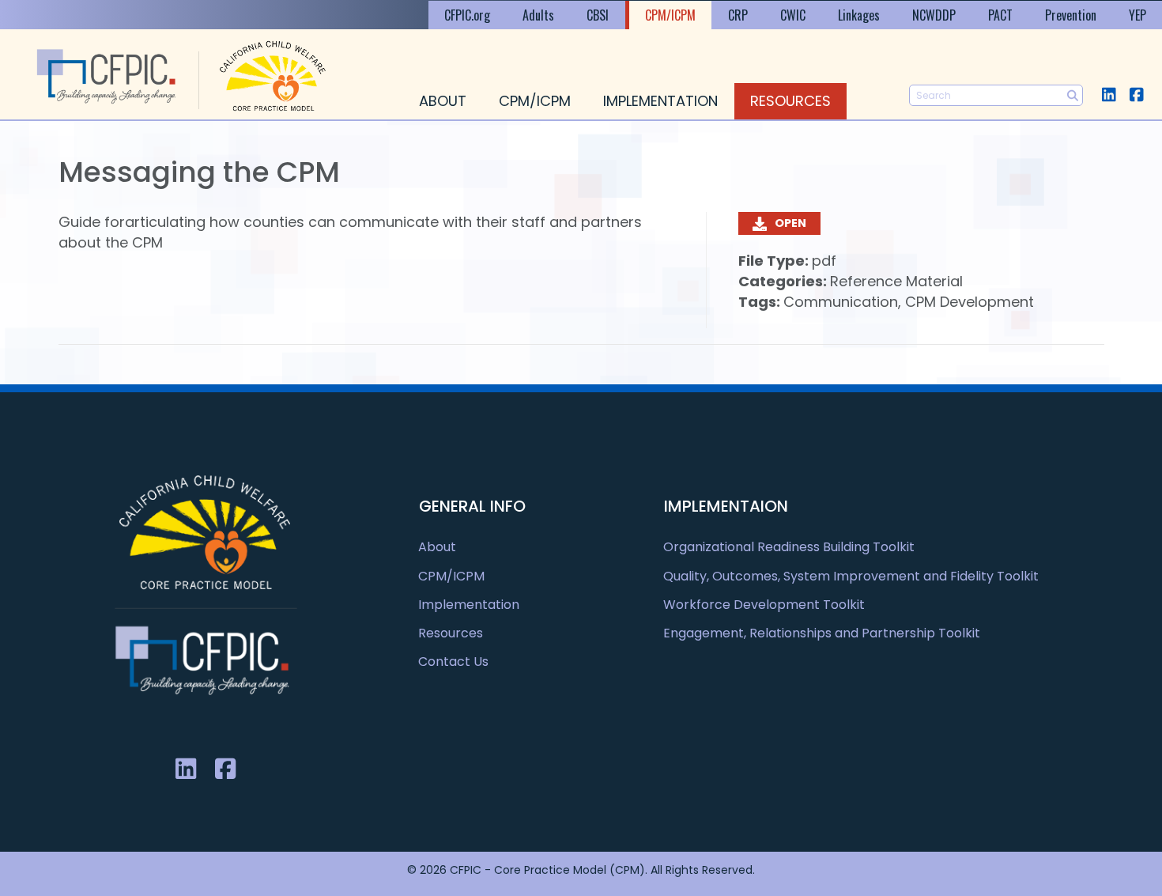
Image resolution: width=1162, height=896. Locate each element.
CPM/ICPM (670, 15)
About (442, 101)
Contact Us (453, 661)
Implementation (660, 101)
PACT (1000, 15)
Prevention (1070, 15)
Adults (538, 15)
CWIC (792, 15)
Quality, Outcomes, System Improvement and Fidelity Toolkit (851, 576)
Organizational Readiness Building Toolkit (789, 547)
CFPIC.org (467, 15)
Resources (790, 101)
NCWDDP (934, 15)
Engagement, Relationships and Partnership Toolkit (821, 633)
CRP (738, 15)
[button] (1109, 94)
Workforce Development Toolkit (764, 604)
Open (790, 223)
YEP (1137, 15)
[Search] (1072, 95)
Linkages (859, 15)
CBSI (598, 15)
